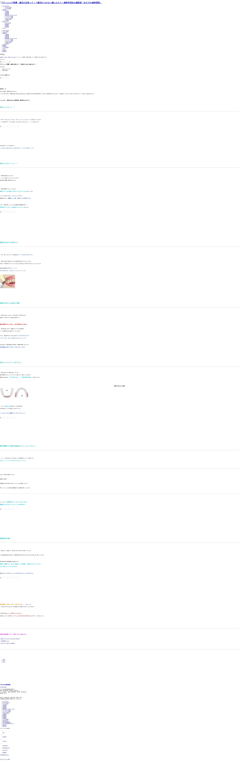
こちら (26, 604)
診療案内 (4, 9)
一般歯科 (7, 11)
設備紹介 (7, 25)
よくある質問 (8, 8)
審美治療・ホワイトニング (11, 15)
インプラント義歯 (9, 17)
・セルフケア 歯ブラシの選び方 (7, 643)
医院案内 (7, 24)
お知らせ (4, 50)
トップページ (5, 701)
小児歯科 (7, 20)
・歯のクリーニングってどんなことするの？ (10, 638)
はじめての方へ (5, 6)
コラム (3, 28)
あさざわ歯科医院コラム (7, 723)
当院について (5, 21)
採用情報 (4, 718)
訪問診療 (7, 13)
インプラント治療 (9, 16)
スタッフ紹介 (8, 23)
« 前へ (3, 659)
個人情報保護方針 (6, 722)
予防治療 (7, 12)
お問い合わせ (5, 720)
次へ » (3, 662)
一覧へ (3, 660)
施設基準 (7, 26)
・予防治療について (4, 641)
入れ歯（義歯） (8, 19)
